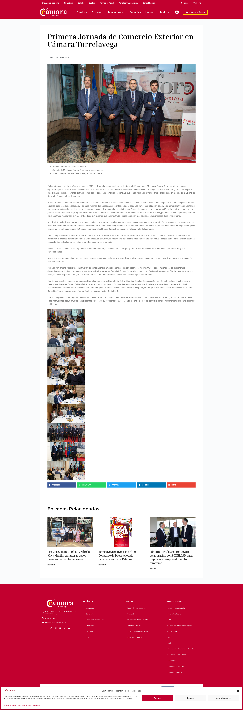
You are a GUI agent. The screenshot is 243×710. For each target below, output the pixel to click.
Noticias (184, 3)
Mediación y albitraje (134, 637)
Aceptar (157, 698)
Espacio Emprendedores (136, 608)
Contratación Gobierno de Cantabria (181, 649)
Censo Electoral (149, 3)
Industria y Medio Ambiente (137, 631)
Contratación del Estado (176, 655)
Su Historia (90, 626)
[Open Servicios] (87, 12)
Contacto (197, 3)
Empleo (92, 3)
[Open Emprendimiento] (125, 12)
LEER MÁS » (51, 565)
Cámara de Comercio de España (179, 626)
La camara (90, 608)
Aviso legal (36, 705)
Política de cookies (10, 705)
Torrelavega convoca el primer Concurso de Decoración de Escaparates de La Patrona (117, 555)
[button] (238, 691)
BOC (169, 637)
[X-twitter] (65, 628)
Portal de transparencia (128, 3)
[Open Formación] (103, 12)
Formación (131, 614)
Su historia (68, 3)
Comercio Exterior (133, 626)
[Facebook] (51, 628)
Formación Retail (107, 3)
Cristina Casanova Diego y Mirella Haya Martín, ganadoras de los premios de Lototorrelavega (68, 555)
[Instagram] (56, 628)
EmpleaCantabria (174, 614)
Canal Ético (90, 614)
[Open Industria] (155, 12)
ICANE (170, 620)
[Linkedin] (60, 628)
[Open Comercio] (140, 12)
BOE (169, 643)
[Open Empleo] (169, 12)
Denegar (190, 698)
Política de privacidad (25, 705)
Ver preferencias (223, 698)
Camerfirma (172, 631)
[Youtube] (69, 628)
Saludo (81, 3)
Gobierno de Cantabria (176, 608)
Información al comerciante (137, 620)
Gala (87, 637)
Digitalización (91, 631)
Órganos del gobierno (50, 3)
